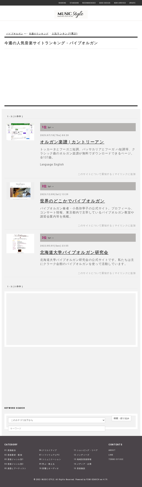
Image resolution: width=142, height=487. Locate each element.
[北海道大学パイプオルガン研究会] (20, 243)
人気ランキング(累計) (64, 33)
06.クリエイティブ (48, 450)
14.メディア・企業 (83, 464)
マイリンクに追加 (125, 174)
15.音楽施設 (79, 468)
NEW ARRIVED (120, 3)
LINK (111, 455)
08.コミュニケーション (50, 459)
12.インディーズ (81, 455)
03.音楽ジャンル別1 (13, 459)
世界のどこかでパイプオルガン (72, 200)
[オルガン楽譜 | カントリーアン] (20, 132)
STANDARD (74, 3)
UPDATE (132, 3)
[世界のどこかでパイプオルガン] (20, 191)
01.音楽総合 (10, 450)
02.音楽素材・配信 (13, 455)
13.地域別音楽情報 (83, 459)
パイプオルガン (14, 33)
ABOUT (112, 450)
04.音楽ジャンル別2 (13, 464)
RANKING (62, 3)
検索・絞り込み (121, 418)
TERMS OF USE (116, 459)
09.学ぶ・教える (47, 464)
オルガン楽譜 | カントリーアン (72, 141)
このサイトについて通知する (95, 174)
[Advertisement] (71, 77)
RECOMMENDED (88, 3)
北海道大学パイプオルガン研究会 (74, 252)
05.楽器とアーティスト (15, 468)
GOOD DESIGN (104, 3)
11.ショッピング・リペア (86, 450)
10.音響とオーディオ (49, 468)
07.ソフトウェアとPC (49, 455)
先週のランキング (38, 33)
